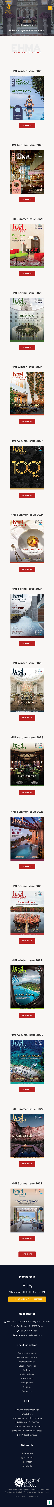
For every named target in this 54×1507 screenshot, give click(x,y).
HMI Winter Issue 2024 (27, 367)
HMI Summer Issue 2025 (27, 219)
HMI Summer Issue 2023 (27, 812)
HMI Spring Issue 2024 (27, 589)
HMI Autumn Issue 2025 (27, 145)
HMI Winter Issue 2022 (27, 960)
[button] (50, 8)
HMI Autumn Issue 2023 (27, 737)
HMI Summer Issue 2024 (27, 515)
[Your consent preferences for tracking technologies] (49, 1502)
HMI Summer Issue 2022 (27, 1109)
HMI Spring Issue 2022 (27, 1183)
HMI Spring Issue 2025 (27, 293)
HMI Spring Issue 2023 (27, 886)
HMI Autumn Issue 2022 (27, 1035)
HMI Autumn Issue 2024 (27, 441)
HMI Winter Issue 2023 (27, 663)
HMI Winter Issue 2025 (27, 71)
